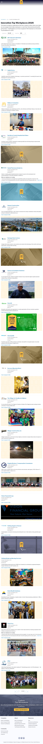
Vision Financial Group (7, 496)
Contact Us (3, 734)
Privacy (32, 742)
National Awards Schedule (19, 725)
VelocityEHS (10, 335)
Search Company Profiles (5, 722)
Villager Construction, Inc (14, 430)
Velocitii (9, 303)
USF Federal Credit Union (14, 37)
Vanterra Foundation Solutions (15, 270)
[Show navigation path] (7, 19)
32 (22, 691)
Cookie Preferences (37, 742)
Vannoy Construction (13, 205)
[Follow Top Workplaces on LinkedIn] (24, 738)
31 (21, 691)
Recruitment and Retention (33, 722)
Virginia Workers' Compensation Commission (20, 463)
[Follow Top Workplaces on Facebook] (19, 738)
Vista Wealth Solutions (13, 591)
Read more (39, 180)
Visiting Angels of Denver (14, 526)
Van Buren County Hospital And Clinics (17, 135)
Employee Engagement (32, 723)
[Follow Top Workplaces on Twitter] (21, 738)
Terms (29, 742)
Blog (29, 720)
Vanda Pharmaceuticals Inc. (15, 168)
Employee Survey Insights (32, 725)
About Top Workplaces (19, 720)
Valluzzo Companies (12, 103)
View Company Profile (5, 46)
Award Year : (17, 33)
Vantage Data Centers (13, 238)
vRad (8, 661)
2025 (21, 33)
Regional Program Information (20, 723)
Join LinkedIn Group (4, 732)
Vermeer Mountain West (14, 368)
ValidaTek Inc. (11, 70)
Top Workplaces (3, 19)
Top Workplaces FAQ (18, 722)
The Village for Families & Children (16, 398)
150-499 (9, 33)
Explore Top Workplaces (21, 709)
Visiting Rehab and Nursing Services (11, 558)
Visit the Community (4, 731)
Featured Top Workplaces (5, 723)
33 (23, 691)
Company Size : (4, 33)
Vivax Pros (10, 623)
